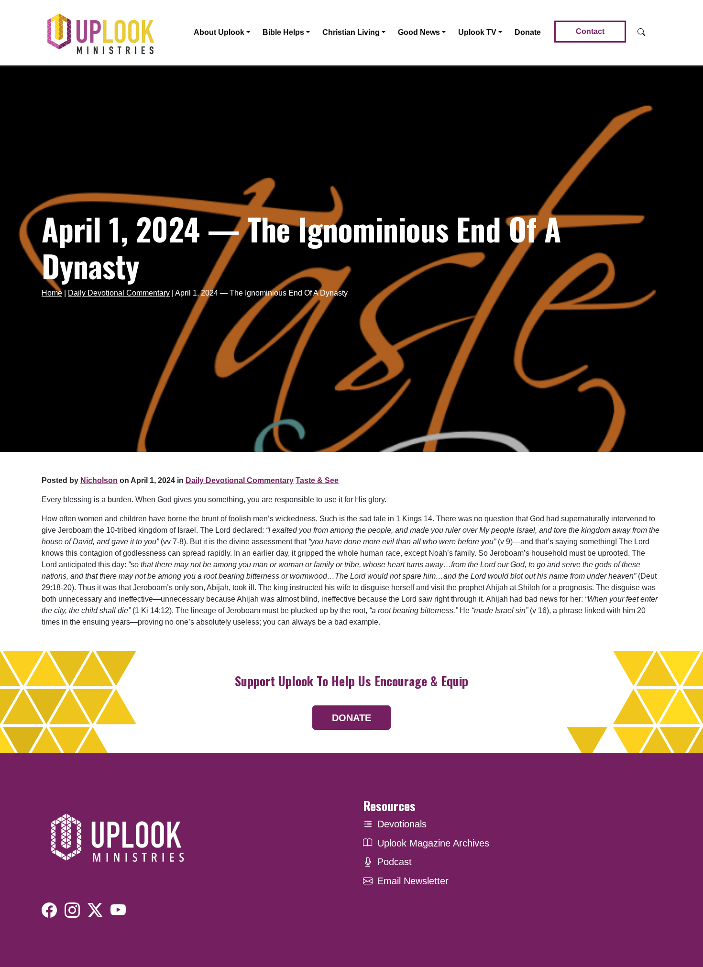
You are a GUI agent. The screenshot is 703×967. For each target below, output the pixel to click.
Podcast (394, 862)
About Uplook (219, 32)
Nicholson (99, 480)
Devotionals (402, 824)
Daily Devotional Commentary (119, 293)
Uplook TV (477, 32)
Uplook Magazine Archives (433, 843)
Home (52, 293)
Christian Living (351, 32)
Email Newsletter (413, 881)
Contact (590, 31)
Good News (419, 32)
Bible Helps (283, 32)
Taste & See (317, 480)
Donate (528, 32)
